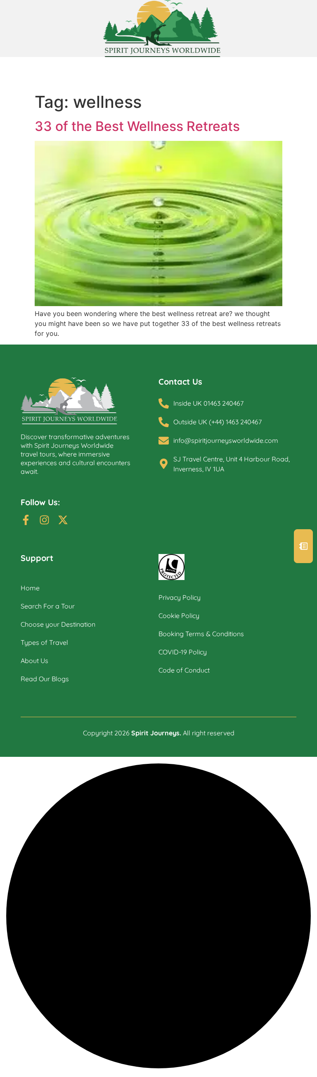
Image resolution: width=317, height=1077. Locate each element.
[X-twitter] (63, 520)
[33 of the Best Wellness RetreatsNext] (158, 304)
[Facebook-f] (26, 520)
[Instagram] (44, 520)
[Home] (89, 401)
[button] (303, 546)
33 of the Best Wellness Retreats (137, 126)
